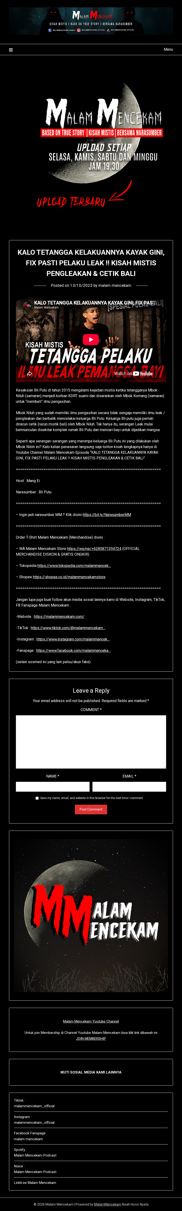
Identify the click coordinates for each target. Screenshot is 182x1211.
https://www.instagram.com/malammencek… (73, 639)
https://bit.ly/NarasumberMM (107, 514)
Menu (168, 49)
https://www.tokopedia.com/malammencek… (74, 565)
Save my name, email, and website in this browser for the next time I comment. (92, 798)
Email (129, 776)
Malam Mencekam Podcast (35, 1155)
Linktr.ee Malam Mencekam (35, 1183)
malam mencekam (114, 285)
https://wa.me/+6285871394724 (94, 548)
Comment (91, 709)
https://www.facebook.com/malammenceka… (73, 650)
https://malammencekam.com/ (59, 616)
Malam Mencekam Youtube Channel (91, 1021)
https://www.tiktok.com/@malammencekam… (68, 628)
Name (52, 776)
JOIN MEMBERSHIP (91, 1038)
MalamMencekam (107, 1204)
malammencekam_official (34, 1106)
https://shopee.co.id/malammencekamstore (69, 577)
